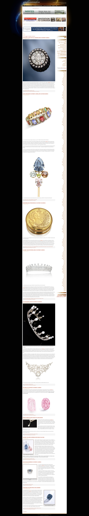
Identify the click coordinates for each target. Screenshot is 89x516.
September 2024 (64, 97)
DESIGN (45, 7)
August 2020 (64, 152)
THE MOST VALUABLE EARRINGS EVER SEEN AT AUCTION (33, 437)
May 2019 (65, 169)
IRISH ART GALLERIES (62, 6)
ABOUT (25, 8)
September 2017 (64, 191)
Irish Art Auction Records (29, 5)
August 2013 (64, 246)
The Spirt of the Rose (31, 414)
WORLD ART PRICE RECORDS (47, 5)
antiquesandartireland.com (36, 8)
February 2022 (64, 132)
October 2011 (64, 270)
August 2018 (64, 179)
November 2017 (64, 189)
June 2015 (65, 221)
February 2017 (64, 199)
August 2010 (64, 286)
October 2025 (64, 83)
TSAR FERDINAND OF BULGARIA (33, 199)
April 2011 (65, 277)
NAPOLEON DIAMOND (27, 90)
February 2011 (64, 279)
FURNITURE (64, 63)
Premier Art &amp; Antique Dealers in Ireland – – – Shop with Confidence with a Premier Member (61, 296)
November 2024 (64, 95)
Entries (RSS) (41, 515)
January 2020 (64, 160)
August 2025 (64, 85)
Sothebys (64, 292)
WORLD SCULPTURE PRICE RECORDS (51, 7)
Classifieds (53, 5)
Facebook (65, 67)
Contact (31, 8)
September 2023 (64, 111)
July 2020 (65, 153)
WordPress (50, 514)
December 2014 (64, 228)
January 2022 (64, 133)
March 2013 (64, 251)
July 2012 (65, 260)
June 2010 (65, 288)
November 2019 (64, 162)
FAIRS (65, 62)
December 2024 (64, 94)
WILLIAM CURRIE (51, 246)
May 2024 (65, 102)
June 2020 (65, 154)
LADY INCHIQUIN (26, 384)
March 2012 (64, 265)
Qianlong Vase (47, 6)
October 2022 (64, 123)
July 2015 (65, 220)
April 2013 (65, 250)
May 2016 (65, 209)
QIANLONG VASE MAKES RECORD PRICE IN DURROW (61, 51)
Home (24, 5)
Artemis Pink (28, 458)
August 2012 (64, 259)
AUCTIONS (26, 91)
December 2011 (64, 268)
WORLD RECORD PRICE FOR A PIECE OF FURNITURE (62, 54)
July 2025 (65, 86)
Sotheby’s (49, 82)
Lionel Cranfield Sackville (41, 246)
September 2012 (64, 258)
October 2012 (64, 257)
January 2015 (64, 227)
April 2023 (65, 116)
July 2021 (65, 140)
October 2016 (64, 203)
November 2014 (64, 229)
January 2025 (64, 93)
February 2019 (64, 172)
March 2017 (64, 198)
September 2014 (64, 231)
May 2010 (65, 289)
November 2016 (64, 202)
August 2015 (64, 219)
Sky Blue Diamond (26, 484)
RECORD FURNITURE (40, 7)
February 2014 (64, 239)
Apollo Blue (25, 458)
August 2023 (64, 112)
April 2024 (65, 103)
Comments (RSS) (47, 515)
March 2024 (64, 104)
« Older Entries (25, 511)
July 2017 (65, 193)
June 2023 (65, 114)
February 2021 (64, 145)
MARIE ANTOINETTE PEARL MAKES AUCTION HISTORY (33, 417)
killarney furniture (34, 7)
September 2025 (64, 84)
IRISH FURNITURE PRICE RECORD (54, 6)
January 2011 (64, 280)
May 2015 (65, 222)
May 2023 (65, 115)
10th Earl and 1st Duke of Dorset (28, 246)
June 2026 (65, 74)
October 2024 (64, 96)
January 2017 (64, 200)
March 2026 (64, 77)
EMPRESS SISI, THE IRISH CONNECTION (39, 6)
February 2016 (64, 212)
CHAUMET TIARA (33, 298)
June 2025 (65, 87)
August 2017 (64, 192)
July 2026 (65, 73)
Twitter (62, 67)
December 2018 (64, 174)
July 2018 (65, 180)
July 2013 (65, 247)
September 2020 (64, 151)
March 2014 (64, 238)
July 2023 (65, 113)
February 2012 (64, 266)
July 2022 (65, 126)
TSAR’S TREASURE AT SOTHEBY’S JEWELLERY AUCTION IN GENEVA (35, 93)
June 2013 (65, 248)
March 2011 (64, 278)
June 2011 (65, 275)
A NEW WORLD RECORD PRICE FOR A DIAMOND (31, 487)
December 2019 (64, 161)
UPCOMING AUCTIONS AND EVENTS (37, 5)
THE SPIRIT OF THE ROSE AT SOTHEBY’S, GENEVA (32, 387)
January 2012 (64, 267)
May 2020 (65, 155)
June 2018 (65, 181)
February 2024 (64, 105)
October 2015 (64, 217)
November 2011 (64, 269)
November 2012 (64, 256)
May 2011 (65, 276)
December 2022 (64, 121)
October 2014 (64, 230)
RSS (64, 5)
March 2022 (64, 131)
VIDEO (56, 5)
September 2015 (64, 218)
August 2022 (64, 125)
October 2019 (64, 163)
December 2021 (64, 134)
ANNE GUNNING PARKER (27, 298)
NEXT (63, 7)
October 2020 (64, 150)
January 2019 (64, 173)
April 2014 (65, 237)
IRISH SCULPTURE (59, 7)
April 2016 (65, 210)
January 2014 (64, 240)
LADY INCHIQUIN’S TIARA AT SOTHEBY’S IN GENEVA (32, 301)
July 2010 (65, 287)
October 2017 (64, 190)
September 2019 (64, 164)
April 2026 (65, 76)
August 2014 (64, 232)
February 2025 (64, 92)
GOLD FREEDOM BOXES (35, 246)
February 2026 (64, 78)
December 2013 (64, 241)
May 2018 (65, 182)
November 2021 (64, 135)
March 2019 (64, 171)
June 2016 (65, 208)
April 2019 (65, 170)
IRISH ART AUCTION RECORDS (62, 45)
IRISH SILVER (25, 7)
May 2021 (65, 142)
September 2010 (64, 285)
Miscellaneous (33, 91)
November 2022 (64, 122)
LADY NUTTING (37, 298)
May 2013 (65, 249)
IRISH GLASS (29, 7)
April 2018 (65, 183)
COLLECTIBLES (30, 91)
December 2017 (64, 188)
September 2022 (64, 124)
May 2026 (65, 75)
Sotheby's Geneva (32, 90)
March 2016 (64, 211)
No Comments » (37, 91)
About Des (28, 8)
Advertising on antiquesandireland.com (28, 6)
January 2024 (64, 106)
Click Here (65, 68)
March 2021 (64, 144)
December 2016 (64, 201)
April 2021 (65, 143)
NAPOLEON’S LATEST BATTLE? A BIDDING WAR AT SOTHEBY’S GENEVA (36, 37)
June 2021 (65, 141)
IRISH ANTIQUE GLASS (63, 44)
